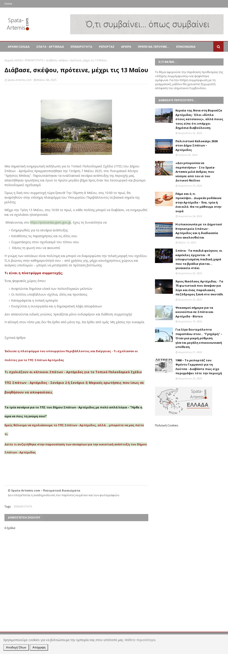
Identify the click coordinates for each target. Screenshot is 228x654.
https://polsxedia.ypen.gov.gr (50, 222)
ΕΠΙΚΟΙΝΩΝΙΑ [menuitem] (185, 47)
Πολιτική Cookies (166, 425)
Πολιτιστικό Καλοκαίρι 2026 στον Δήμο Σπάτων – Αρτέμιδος (196, 145)
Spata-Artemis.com (20, 80)
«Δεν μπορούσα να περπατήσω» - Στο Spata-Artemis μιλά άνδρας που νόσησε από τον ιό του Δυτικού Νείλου (195, 171)
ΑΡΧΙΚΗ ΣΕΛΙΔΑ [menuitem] (19, 47)
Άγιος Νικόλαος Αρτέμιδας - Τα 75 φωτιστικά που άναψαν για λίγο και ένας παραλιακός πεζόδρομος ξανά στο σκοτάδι (199, 287)
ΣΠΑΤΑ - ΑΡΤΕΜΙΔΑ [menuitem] (50, 47)
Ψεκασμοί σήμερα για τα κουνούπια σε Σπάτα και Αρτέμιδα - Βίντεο (194, 312)
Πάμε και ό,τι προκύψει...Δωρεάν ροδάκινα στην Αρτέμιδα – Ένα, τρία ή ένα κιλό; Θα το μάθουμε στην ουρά (198, 202)
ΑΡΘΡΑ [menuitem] (126, 47)
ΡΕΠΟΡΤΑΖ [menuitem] (106, 47)
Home (8, 4)
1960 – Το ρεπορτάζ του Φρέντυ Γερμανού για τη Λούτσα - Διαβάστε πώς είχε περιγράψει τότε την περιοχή (198, 366)
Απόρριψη (39, 647)
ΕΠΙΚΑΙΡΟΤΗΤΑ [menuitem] (81, 47)
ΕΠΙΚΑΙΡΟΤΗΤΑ (34, 60)
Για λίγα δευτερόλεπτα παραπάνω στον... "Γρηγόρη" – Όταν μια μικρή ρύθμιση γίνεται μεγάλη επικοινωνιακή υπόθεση (198, 338)
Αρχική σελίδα (13, 60)
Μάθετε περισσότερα (139, 640)
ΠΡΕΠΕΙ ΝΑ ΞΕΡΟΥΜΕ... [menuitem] (153, 47)
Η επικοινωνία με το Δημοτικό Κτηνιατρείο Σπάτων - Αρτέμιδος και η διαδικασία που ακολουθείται (198, 230)
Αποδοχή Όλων (16, 647)
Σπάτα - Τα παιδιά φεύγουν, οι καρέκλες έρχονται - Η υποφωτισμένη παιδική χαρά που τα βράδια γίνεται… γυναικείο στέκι (198, 259)
